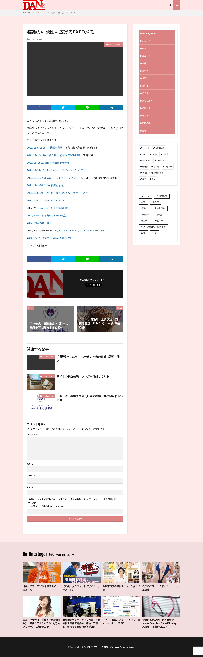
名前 (30, 464)
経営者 (145, 115)
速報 (144, 130)
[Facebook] (39, 107)
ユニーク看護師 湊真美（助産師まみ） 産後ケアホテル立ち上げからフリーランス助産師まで (41, 623)
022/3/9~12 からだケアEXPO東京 (47, 215)
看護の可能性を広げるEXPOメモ (64, 12)
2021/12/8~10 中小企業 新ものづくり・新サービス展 (57, 192)
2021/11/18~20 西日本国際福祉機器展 (48, 162)
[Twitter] (63, 107)
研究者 (145, 167)
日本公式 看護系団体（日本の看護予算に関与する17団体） (90, 398)
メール (31, 475)
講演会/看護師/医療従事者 (152, 173)
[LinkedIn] (111, 107)
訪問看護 (146, 123)
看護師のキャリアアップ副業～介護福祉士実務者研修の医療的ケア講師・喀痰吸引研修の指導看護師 (81, 623)
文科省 (145, 85)
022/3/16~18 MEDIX (39, 223)
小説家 (154, 154)
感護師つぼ (147, 78)
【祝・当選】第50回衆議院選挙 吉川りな (40, 588)
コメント (32, 434)
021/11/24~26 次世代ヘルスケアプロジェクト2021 (56, 170)
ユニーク (146, 55)
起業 (144, 179)
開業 (153, 179)
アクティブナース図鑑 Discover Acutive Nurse (111, 647)
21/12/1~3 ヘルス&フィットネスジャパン (53, 177)
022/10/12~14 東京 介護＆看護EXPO (49, 238)
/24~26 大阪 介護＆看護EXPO (52, 208)
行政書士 (168, 167)
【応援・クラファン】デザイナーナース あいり (81, 588)
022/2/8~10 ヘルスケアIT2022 (46, 200)
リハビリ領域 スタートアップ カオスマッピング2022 (121, 621)
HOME (28, 13)
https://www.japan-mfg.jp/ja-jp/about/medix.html (77, 230)
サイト (30, 487)
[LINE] (87, 107)
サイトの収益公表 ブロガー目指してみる (83, 376)
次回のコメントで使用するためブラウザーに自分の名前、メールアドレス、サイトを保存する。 (73, 499)
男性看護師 (147, 100)
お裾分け (146, 41)
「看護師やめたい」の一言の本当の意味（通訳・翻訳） (88, 358)
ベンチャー (147, 48)
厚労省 (145, 70)
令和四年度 (159, 148)
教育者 (165, 154)
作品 (144, 63)
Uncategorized (41, 12)
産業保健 (146, 93)
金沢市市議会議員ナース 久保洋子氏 (121, 588)
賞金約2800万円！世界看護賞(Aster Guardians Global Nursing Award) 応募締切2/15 (159, 623)
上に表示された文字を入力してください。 (46, 506)
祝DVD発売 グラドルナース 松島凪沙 (160, 588)
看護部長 (146, 108)
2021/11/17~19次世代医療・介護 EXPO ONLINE (54, 155)
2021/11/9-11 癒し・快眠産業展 (44, 147)
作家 (144, 154)
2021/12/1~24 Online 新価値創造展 (46, 185)
